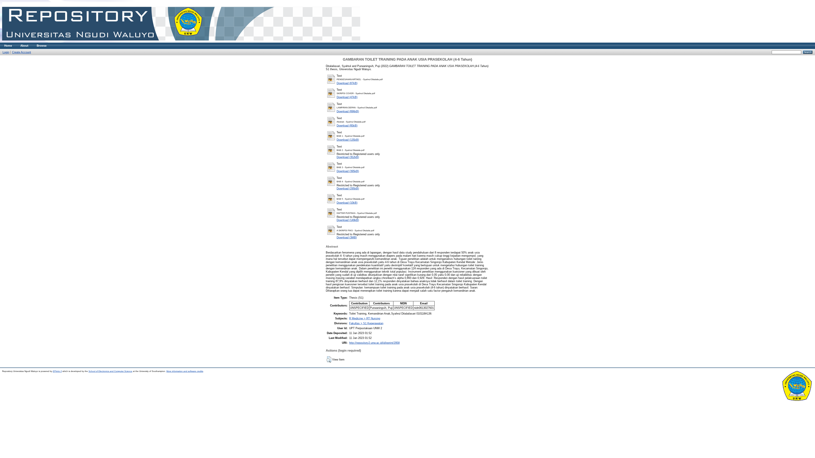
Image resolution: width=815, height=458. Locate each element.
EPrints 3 (57, 371)
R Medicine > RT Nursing (364, 318)
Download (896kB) (348, 111)
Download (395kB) (348, 171)
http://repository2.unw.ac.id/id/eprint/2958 (374, 342)
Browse (41, 45)
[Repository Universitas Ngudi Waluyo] (181, 41)
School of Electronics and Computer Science (110, 371)
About (24, 45)
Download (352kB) (348, 157)
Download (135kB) (348, 139)
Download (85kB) (347, 125)
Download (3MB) (347, 237)
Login (6, 52)
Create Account (21, 52)
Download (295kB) (348, 188)
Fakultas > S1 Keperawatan (366, 323)
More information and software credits (184, 371)
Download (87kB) (347, 83)
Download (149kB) (348, 220)
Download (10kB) (347, 202)
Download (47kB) (347, 97)
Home (8, 45)
